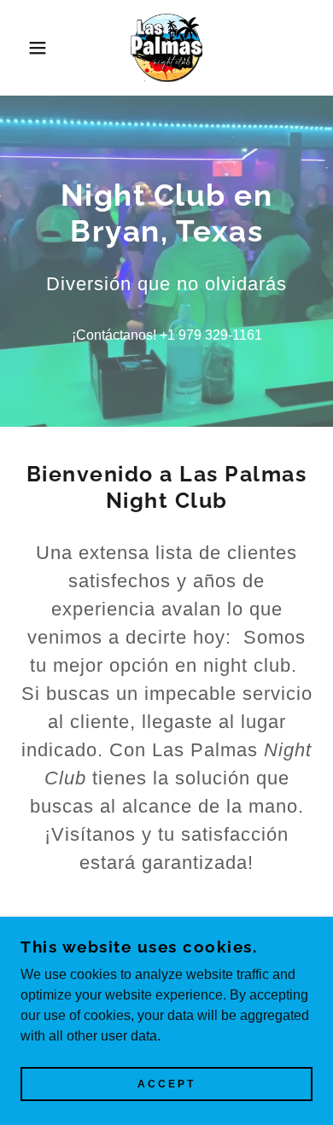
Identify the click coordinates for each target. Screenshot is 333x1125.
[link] (166, 48)
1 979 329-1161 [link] (214, 335)
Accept (166, 1084)
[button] (26, 48)
